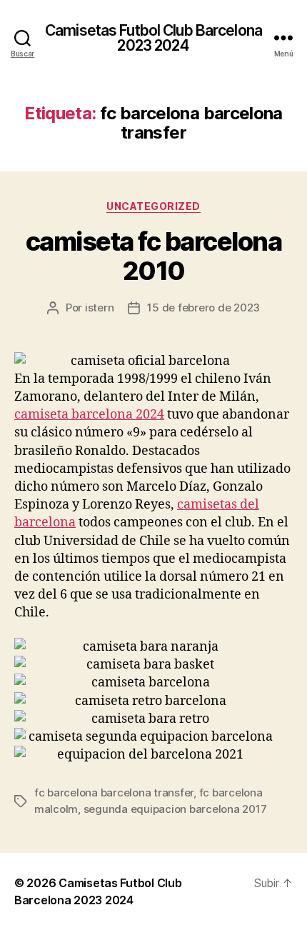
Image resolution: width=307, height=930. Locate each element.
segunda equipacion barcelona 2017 (175, 809)
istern (99, 307)
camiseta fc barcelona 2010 (154, 256)
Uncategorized (153, 206)
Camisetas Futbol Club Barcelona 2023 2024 (153, 38)
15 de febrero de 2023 (203, 307)
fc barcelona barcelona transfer (113, 792)
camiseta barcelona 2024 (89, 414)
